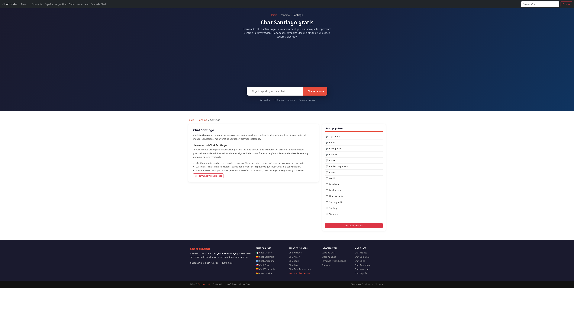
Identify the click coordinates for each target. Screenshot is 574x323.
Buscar (566, 4)
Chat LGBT (294, 260)
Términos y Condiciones (334, 260)
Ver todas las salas (354, 225)
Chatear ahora (315, 91)
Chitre (332, 160)
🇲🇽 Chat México (264, 252)
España (49, 4)
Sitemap (326, 265)
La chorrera (335, 190)
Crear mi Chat (329, 256)
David (332, 178)
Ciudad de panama (338, 166)
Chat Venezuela (362, 269)
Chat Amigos (295, 252)
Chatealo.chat (200, 249)
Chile (71, 4)
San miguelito (336, 202)
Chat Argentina (362, 265)
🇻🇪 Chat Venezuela (265, 269)
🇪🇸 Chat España (264, 273)
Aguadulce (334, 136)
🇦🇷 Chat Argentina (265, 260)
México (25, 4)
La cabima (334, 184)
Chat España (361, 273)
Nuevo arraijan (336, 196)
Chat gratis (9, 4)
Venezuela (82, 4)
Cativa (332, 142)
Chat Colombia (362, 256)
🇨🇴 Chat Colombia (265, 256)
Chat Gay (293, 265)
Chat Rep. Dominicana (300, 269)
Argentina (61, 4)
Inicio (274, 15)
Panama (285, 15)
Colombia (37, 4)
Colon (332, 172)
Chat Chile (360, 260)
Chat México (361, 252)
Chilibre (333, 154)
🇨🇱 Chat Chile (263, 265)
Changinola (335, 148)
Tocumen (333, 214)
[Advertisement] (287, 62)
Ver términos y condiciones (208, 175)
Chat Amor (294, 256)
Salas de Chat (98, 4)
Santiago (333, 208)
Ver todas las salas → (299, 273)
